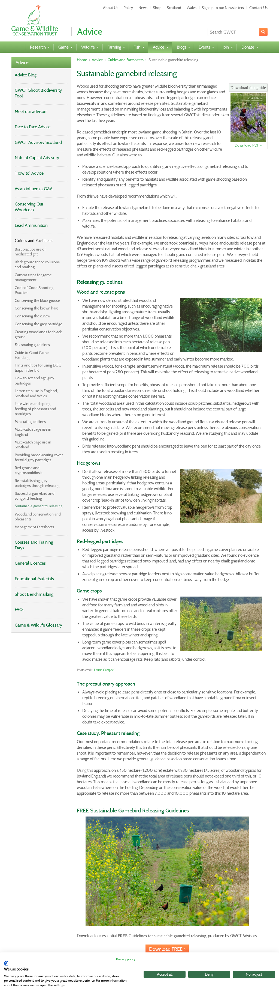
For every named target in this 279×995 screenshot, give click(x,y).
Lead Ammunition (31, 225)
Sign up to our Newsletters (223, 7)
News (142, 7)
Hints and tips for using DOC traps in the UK (38, 368)
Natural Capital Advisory (37, 157)
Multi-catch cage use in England (33, 432)
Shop (157, 7)
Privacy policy (125, 959)
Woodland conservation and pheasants (38, 517)
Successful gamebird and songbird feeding (34, 496)
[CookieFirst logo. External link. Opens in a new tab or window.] (6, 963)
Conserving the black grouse (37, 300)
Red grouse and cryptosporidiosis (28, 470)
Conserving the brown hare (36, 308)
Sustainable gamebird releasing (38, 506)
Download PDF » (248, 145)
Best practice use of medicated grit (30, 252)
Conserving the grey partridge (38, 323)
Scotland (174, 7)
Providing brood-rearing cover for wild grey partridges (39, 457)
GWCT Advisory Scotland (38, 142)
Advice (22, 62)
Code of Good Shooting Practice (34, 290)
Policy (128, 7)
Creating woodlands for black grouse (38, 334)
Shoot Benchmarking (34, 594)
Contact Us (258, 7)
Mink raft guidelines (30, 421)
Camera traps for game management (33, 277)
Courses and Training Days (34, 545)
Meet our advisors (31, 111)
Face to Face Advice (32, 126)
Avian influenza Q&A (34, 188)
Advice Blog (26, 75)
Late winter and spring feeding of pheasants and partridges (35, 408)
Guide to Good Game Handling (31, 355)
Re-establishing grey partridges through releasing (37, 483)
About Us (110, 7)
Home (82, 59)
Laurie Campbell (104, 670)
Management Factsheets (34, 527)
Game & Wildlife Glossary (38, 625)
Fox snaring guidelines (32, 344)
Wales (191, 7)
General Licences (30, 563)
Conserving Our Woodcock (29, 206)
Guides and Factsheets (34, 240)
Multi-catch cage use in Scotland (33, 444)
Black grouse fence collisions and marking (37, 264)
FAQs (20, 609)
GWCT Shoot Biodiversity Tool (38, 93)
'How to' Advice (29, 173)
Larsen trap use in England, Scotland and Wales (36, 393)
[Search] (263, 32)
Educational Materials (34, 578)
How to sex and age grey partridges (34, 380)
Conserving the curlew (32, 316)
